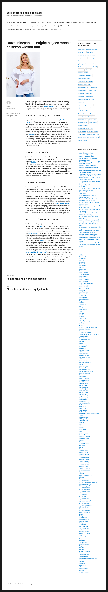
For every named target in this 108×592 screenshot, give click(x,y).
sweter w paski (92, 119)
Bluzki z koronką (83, 287)
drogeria (81, 320)
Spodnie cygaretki (84, 457)
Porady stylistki (83, 433)
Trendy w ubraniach (84, 551)
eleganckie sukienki (84, 322)
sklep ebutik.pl (33, 233)
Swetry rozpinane (84, 523)
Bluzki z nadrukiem (84, 288)
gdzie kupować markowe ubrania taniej (87, 64)
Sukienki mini (83, 496)
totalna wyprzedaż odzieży (92, 134)
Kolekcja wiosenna (84, 357)
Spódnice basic (83, 450)
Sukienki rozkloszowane (86, 505)
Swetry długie (83, 517)
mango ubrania (93, 87)
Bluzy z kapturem (84, 299)
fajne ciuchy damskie (93, 58)
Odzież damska (83, 417)
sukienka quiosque (82, 119)
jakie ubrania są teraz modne (75, 22)
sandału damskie (84, 443)
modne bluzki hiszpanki (63, 203)
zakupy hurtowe (83, 569)
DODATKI (81, 316)
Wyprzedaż (82, 563)
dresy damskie (83, 318)
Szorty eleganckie (84, 528)
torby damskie (83, 542)
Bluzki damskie (10, 111)
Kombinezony (83, 361)
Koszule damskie (59, 22)
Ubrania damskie (84, 554)
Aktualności (82, 258)
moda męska (82, 408)
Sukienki (81, 477)
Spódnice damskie (84, 452)
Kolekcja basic (83, 348)
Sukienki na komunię (85, 500)
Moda (80, 405)
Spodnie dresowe (84, 461)
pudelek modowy (84, 438)
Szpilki (81, 530)
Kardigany (82, 341)
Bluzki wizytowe (83, 281)
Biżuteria (81, 267)
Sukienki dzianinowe (85, 484)
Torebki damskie (84, 544)
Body (80, 301)
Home (81, 331)
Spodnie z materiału (84, 470)
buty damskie (83, 308)
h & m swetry (88, 69)
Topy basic (82, 540)
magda (8, 106)
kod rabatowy (83, 345)
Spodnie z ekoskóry (84, 468)
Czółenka (81, 313)
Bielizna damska (83, 264)
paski (80, 424)
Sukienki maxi (83, 493)
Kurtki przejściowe (84, 389)
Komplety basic (83, 366)
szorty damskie (83, 526)
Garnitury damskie (84, 329)
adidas (81, 255)
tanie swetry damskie (92, 131)
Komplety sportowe (84, 375)
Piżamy (81, 426)
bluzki (33, 161)
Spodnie (81, 456)
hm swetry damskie (83, 72)
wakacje (81, 561)
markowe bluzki (10, 115)
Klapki (81, 343)
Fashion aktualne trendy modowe (88, 327)
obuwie (81, 415)
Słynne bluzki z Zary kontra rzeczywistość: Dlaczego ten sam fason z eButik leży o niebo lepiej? (90, 154)
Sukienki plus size (55, 29)
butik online (90, 52)
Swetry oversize (83, 521)
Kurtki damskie (83, 382)
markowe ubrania (92, 90)
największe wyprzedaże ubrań (85, 105)
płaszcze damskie (84, 429)
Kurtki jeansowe (83, 383)
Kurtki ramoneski (84, 392)
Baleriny (81, 260)
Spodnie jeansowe (84, 465)
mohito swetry (81, 102)
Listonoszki (82, 401)
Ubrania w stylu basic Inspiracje (88, 558)
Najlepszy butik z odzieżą (44, 26)
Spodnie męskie (83, 466)
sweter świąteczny (82, 122)
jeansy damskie (83, 336)
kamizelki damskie (84, 339)
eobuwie (81, 324)
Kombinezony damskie (85, 362)
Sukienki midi (83, 494)
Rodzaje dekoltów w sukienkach (64, 26)
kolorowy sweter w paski (84, 84)
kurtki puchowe (83, 391)
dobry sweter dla (82, 58)
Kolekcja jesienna (84, 350)
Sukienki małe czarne (85, 491)
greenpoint (80, 69)
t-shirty (41, 240)
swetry (81, 514)
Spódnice (81, 449)
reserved (81, 440)
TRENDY (81, 547)
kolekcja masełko (84, 352)
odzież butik (92, 108)
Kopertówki (82, 376)
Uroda (81, 560)
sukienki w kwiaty (84, 507)
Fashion (81, 325)
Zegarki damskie (84, 572)
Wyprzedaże (82, 565)
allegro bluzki (81, 49)
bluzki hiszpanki (50, 106)
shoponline (82, 445)
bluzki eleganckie (33, 22)
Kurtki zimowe (83, 394)
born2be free (82, 304)
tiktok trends (82, 537)
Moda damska (21, 22)
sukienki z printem (84, 512)
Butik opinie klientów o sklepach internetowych (20, 26)
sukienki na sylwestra (85, 502)
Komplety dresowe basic (86, 371)
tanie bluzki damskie (83, 125)
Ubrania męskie (83, 556)
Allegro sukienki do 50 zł (92, 49)
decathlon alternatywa (85, 315)
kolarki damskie (83, 346)
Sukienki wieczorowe (85, 509)
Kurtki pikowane (83, 387)
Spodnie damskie (84, 459)
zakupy (81, 567)
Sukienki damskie (42, 29)
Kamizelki (82, 338)
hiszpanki (17, 113)
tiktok (80, 535)
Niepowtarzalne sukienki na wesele (89, 413)
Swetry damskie (83, 516)
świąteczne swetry (82, 140)
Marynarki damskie (84, 403)
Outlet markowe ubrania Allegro (86, 114)
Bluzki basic (82, 269)
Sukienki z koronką (84, 510)
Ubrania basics (83, 553)
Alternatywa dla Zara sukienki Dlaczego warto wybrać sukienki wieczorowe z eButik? (90, 239)
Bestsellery (82, 262)
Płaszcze (81, 428)
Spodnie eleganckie (84, 463)
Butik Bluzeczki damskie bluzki (24, 12)
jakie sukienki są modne (84, 78)
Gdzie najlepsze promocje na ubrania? (87, 67)
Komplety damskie (84, 368)
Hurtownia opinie (91, 22)
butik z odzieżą (82, 55)
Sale (80, 442)
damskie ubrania (91, 55)
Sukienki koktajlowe (84, 489)
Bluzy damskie (83, 294)
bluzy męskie (82, 295)
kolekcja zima (83, 359)
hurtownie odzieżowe (85, 332)
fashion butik (81, 61)
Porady (81, 431)
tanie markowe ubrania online (85, 128)
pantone (81, 422)
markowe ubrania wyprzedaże (85, 96)
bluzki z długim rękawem (86, 283)
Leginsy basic (83, 399)
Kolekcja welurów (84, 355)
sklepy (81, 447)
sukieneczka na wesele (85, 475)
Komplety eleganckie (85, 373)
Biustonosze (82, 265)
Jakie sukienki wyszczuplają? (85, 81)
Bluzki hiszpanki (83, 276)
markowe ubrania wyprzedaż (85, 93)
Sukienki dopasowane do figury (88, 482)
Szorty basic (82, 524)
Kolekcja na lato (83, 353)
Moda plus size (83, 410)
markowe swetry (82, 90)
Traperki (81, 546)
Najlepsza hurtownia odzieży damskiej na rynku (20, 29)
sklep (41, 226)
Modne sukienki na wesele (86, 412)
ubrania (31, 134)
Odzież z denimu (83, 420)
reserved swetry (82, 116)
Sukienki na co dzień (85, 498)
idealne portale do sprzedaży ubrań (89, 334)
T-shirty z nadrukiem (85, 533)
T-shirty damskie (84, 531)
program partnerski (84, 436)
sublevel (81, 473)
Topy (80, 539)
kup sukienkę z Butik (83, 87)
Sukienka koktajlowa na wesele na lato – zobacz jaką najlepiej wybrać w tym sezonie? (89, 244)
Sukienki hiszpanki (84, 487)
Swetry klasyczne (84, 519)
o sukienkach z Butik (83, 111)
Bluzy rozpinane (83, 297)
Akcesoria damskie (84, 257)
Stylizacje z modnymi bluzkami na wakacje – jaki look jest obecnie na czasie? (88, 167)
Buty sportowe (83, 309)
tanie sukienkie (82, 131)
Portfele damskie (84, 435)
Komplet (81, 364)
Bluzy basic (82, 290)
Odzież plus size (83, 419)
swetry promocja (93, 122)
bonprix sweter (81, 52)
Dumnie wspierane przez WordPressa (35, 584)
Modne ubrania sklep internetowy (86, 99)
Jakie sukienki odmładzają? (85, 75)
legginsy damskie (84, 396)
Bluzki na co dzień (84, 279)
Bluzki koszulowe (84, 278)
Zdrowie (81, 570)
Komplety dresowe (84, 369)
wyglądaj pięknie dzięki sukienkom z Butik (88, 137)
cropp (80, 311)
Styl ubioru (82, 472)
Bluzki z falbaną (83, 285)
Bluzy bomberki (83, 292)
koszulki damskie (46, 22)
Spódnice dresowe (84, 454)
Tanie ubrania (81, 134)
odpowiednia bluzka (83, 108)
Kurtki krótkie (83, 385)
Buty (80, 306)
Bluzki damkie (10, 22)
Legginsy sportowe (84, 398)
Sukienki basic (83, 479)
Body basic (82, 302)
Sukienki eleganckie (84, 486)
